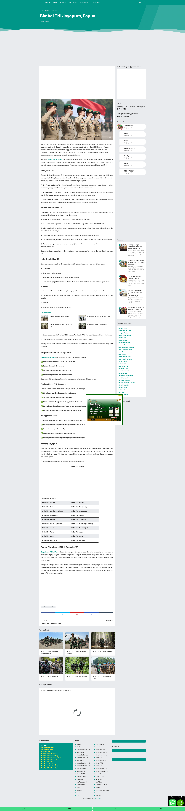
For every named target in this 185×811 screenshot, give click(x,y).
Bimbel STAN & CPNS (83, 766)
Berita (78, 747)
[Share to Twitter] (62, 614)
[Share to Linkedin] (91, 614)
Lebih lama (109, 621)
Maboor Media (98, 798)
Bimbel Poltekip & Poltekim (83, 763)
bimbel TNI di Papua (55, 159)
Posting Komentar (44, 21)
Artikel (55, 2)
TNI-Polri (98, 795)
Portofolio (63, 2)
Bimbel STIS (99, 766)
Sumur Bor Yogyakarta (102, 790)
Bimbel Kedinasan (82, 755)
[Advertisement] (92, 49)
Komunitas (99, 779)
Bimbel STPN (81, 771)
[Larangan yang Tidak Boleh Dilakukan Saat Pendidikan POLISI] (123, 247)
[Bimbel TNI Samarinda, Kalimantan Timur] (44, 326)
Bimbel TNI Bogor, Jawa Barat (102, 651)
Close (120, 395)
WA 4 (162, 809)
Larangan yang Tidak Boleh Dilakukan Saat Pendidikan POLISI (135, 246)
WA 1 (23, 809)
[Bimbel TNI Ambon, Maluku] (51, 665)
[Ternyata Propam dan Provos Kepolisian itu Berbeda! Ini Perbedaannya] (123, 292)
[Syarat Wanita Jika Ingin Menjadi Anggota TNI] (123, 310)
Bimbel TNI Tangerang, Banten (76, 676)
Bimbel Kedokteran (101, 755)
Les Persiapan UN (82, 782)
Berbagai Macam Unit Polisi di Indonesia (135, 277)
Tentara (79, 793)
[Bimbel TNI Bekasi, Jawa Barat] (82, 326)
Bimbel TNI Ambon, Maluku (49, 676)
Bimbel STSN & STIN (102, 771)
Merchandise (81, 785)
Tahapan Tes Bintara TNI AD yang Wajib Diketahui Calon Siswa (136, 262)
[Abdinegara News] (40, 2)
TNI (78, 795)
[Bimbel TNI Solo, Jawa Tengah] (44, 318)
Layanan (47, 2)
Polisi (78, 787)
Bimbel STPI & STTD (102, 768)
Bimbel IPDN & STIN (101, 752)
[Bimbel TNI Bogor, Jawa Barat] (103, 640)
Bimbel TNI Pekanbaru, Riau (51, 623)
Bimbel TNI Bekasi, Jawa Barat (97, 324)
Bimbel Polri (96, 2)
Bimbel (98, 747)
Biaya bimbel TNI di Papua (50, 552)
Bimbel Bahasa (100, 749)
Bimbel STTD (81, 774)
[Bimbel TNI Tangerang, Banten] (77, 665)
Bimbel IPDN (80, 752)
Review (98, 787)
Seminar (79, 790)
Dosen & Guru (100, 776)
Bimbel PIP (99, 757)
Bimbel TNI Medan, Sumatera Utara (98, 316)
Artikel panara (100, 744)
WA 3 (115, 809)
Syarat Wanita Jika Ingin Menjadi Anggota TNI (136, 308)
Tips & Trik (99, 793)
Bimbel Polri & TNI (101, 760)
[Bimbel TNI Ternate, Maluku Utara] (103, 665)
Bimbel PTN (99, 763)
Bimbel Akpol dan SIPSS (83, 749)
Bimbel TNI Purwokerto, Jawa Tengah (76, 652)
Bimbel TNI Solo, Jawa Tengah (59, 316)
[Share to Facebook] (48, 614)
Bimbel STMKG (81, 768)
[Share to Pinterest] (77, 614)
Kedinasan (80, 779)
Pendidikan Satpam (102, 785)
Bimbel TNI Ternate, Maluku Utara (101, 677)
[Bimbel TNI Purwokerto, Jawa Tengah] (77, 640)
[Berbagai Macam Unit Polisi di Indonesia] (123, 279)
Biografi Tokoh (81, 776)
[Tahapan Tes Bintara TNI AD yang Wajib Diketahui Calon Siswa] (123, 263)
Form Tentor (73, 2)
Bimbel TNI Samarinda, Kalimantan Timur (61, 325)
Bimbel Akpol (84, 2)
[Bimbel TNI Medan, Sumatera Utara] (82, 318)
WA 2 (69, 809)
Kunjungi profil (128, 128)
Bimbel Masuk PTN (82, 757)
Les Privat (99, 782)
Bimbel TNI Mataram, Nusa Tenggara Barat (49, 652)
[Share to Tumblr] (106, 614)
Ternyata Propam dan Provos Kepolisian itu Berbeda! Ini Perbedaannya (135, 293)
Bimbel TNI (52, 607)
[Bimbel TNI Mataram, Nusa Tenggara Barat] (51, 640)
